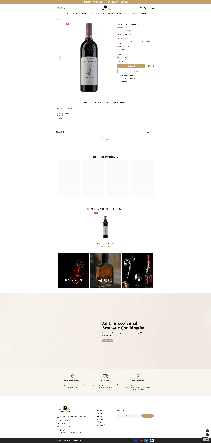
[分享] (152, 66)
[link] (149, 66)
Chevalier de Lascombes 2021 (105, 243)
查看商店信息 (123, 81)
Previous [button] (53, 270)
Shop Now (73, 283)
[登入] (145, 8)
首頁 (58, 19)
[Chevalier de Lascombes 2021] (105, 226)
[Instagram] (207, 430)
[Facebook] (207, 434)
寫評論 (149, 132)
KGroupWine (125, 46)
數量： (119, 54)
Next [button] (155, 270)
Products (64, 19)
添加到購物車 (131, 66)
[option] (105, 2)
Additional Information (100, 102)
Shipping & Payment (119, 102)
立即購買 (135, 71)
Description (85, 102)
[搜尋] (141, 8)
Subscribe (147, 416)
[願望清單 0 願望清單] (149, 8)
